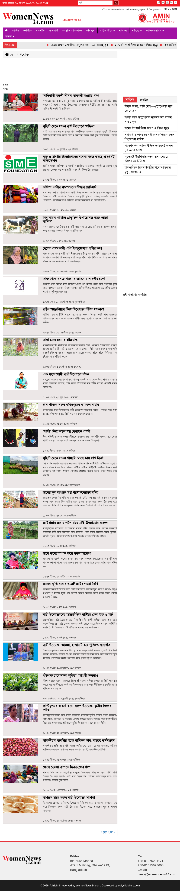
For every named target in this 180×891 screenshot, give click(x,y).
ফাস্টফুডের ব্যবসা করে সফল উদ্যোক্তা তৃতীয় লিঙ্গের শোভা (77, 708)
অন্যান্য (8, 36)
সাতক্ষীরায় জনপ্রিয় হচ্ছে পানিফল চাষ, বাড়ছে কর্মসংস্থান (79, 740)
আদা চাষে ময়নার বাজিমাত (60, 340)
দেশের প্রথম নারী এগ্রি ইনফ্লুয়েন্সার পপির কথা (72, 248)
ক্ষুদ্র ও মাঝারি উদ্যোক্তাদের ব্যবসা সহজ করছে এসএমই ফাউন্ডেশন (78, 158)
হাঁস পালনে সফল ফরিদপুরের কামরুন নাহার (71, 404)
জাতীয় (15, 30)
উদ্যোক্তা (24, 54)
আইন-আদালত (154, 30)
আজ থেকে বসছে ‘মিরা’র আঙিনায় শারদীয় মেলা (74, 278)
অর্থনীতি (27, 30)
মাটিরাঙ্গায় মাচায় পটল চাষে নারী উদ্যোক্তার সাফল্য (75, 523)
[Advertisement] (67, 73)
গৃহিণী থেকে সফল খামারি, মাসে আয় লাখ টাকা (73, 458)
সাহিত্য (136, 30)
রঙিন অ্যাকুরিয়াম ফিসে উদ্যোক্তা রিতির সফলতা (73, 309)
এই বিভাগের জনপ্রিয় (135, 295)
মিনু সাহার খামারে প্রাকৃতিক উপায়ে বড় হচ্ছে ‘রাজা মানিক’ (75, 219)
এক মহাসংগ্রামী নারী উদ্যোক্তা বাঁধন (66, 374)
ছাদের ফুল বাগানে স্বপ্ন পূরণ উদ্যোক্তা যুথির (70, 492)
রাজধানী (53, 30)
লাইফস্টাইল (106, 30)
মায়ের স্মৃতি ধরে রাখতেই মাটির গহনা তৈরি (70, 584)
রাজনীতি (40, 30)
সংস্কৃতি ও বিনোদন (72, 30)
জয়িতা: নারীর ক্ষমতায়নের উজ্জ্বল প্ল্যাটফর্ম (69, 187)
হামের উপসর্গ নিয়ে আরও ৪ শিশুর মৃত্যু (147, 128)
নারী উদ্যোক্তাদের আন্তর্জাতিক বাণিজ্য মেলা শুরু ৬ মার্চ (78, 614)
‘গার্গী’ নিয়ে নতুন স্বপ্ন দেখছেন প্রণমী (66, 431)
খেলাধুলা (90, 30)
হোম (12, 54)
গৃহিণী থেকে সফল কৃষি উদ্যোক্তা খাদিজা (68, 126)
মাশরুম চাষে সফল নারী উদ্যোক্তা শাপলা (69, 797)
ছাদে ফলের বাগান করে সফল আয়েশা (67, 553)
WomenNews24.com (88, 885)
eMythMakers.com (129, 885)
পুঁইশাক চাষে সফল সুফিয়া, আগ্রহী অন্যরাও (70, 675)
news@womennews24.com (157, 874)
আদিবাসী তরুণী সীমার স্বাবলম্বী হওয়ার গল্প (71, 95)
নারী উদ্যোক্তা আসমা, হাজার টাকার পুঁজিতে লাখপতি (77, 645)
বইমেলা (123, 30)
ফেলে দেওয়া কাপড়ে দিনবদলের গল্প (66, 767)
